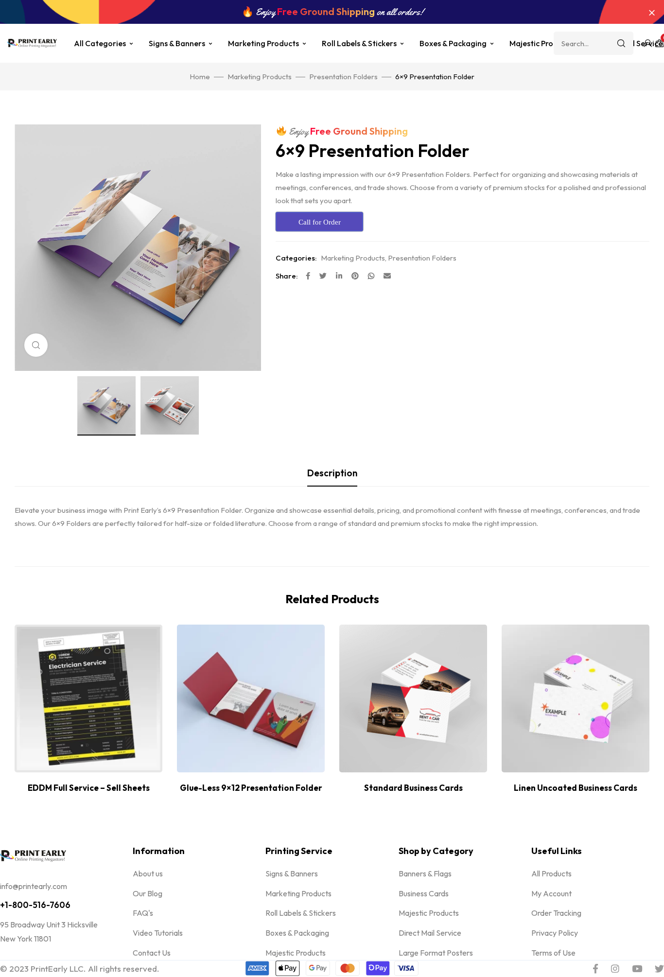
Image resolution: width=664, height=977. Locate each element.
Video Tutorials (158, 933)
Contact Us (152, 953)
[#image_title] (106, 406)
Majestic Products (541, 43)
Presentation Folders (343, 76)
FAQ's (143, 913)
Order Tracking (556, 913)
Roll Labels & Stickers (359, 43)
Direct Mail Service (430, 933)
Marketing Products (263, 43)
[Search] (621, 43)
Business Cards (424, 893)
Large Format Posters (436, 953)
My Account (551, 893)
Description (332, 473)
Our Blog (147, 893)
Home (200, 76)
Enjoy (347, 131)
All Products (551, 873)
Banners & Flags (425, 873)
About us (148, 873)
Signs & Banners (177, 43)
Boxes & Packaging (453, 43)
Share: (287, 275)
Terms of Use (553, 953)
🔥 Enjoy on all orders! (332, 12)
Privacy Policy (554, 933)
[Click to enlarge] (36, 345)
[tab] (332, 473)
